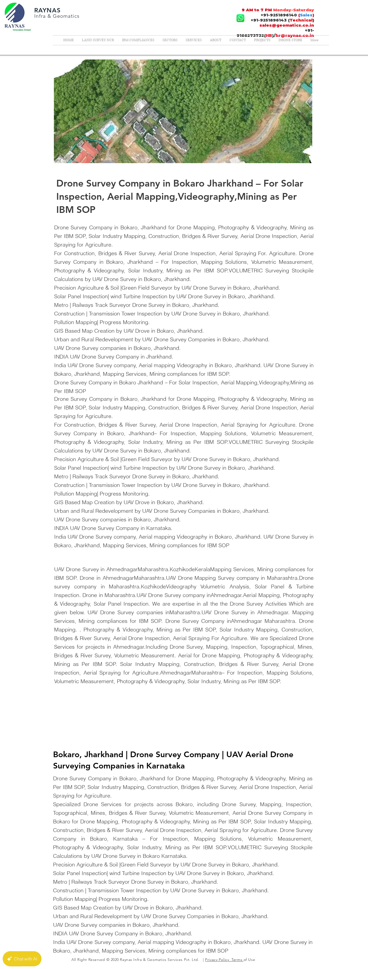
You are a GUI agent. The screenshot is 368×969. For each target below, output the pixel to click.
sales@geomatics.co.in (286, 25)
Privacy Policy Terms (224, 959)
